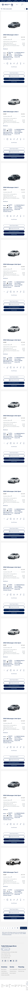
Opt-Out (22, 986)
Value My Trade (21, 971)
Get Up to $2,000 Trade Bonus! (14, 78)
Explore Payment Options (14, 72)
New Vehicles (3, 969)
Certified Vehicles (4, 973)
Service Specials (13, 973)
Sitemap (12, 985)
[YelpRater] (13, 960)
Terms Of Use (10, 985)
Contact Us (6, 949)
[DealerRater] (16, 960)
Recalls (24, 985)
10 (12, 928)
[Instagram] (5, 960)
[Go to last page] (17, 928)
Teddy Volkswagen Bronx (3, 985)
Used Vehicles (4, 971)
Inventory (4, 967)
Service (12, 967)
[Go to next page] (15, 928)
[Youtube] (10, 960)
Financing (21, 967)
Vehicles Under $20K (5, 975)
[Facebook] (2, 960)
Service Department (13, 969)
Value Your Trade (14, 81)
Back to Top (23, 928)
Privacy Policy (7, 986)
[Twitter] (8, 960)
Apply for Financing (22, 969)
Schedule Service (13, 971)
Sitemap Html (16, 986)
